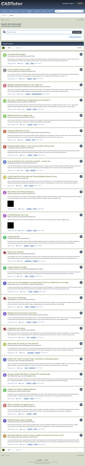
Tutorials (5, 11)
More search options (76, 37)
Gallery (44, 11)
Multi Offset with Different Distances (20, 192)
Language (39, 460)
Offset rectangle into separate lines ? (20, 405)
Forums (22, 11)
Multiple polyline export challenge (19, 420)
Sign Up (80, 3)
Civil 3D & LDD (24, 178)
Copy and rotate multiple (16, 54)
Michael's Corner (14, 11)
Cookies (46, 460)
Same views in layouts (15, 252)
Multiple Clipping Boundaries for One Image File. (25, 85)
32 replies (22, 209)
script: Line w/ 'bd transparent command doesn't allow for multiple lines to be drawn (38, 282)
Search (11, 15)
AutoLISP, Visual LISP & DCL (28, 56)
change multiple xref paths (17, 267)
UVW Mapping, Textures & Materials (32, 345)
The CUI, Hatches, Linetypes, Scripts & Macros (31, 284)
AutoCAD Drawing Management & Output (32, 269)
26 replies (22, 414)
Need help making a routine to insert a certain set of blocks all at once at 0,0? (35, 435)
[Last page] (12, 48)
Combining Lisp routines (16, 328)
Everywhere (75, 11)
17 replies (21, 170)
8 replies (23, 78)
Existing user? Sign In (68, 3)
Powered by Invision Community (42, 463)
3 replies (21, 63)
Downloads (37, 11)
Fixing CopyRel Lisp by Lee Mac (19, 70)
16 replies (20, 94)
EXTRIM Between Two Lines (17, 215)
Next (9, 47)
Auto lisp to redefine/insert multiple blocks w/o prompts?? (28, 100)
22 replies (22, 230)
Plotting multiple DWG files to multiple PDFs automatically (28, 374)
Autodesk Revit (25, 238)
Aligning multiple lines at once (18, 131)
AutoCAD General (26, 391)
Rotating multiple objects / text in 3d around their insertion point (30, 146)
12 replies (19, 185)
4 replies (20, 261)
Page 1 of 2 (19, 47)
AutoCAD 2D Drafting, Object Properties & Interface (37, 86)
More (50, 11)
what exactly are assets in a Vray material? (22, 344)
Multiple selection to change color (20, 115)
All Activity (3, 15)
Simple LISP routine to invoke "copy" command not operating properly (33, 359)
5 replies (21, 140)
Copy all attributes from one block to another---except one (28, 161)
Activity (29, 11)
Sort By (79, 47)
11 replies (21, 109)
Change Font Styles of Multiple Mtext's (21, 389)
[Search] (82, 11)
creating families (13, 237)
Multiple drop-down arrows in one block (22, 313)
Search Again (77, 32)
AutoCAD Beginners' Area (29, 376)
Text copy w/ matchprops (16, 298)
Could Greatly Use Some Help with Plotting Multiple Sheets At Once (32, 176)
